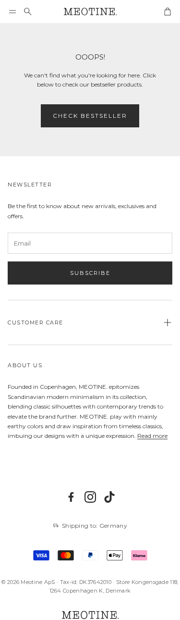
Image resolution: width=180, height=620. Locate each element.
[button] (12, 11)
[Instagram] (90, 497)
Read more (152, 435)
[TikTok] (109, 497)
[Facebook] (71, 497)
